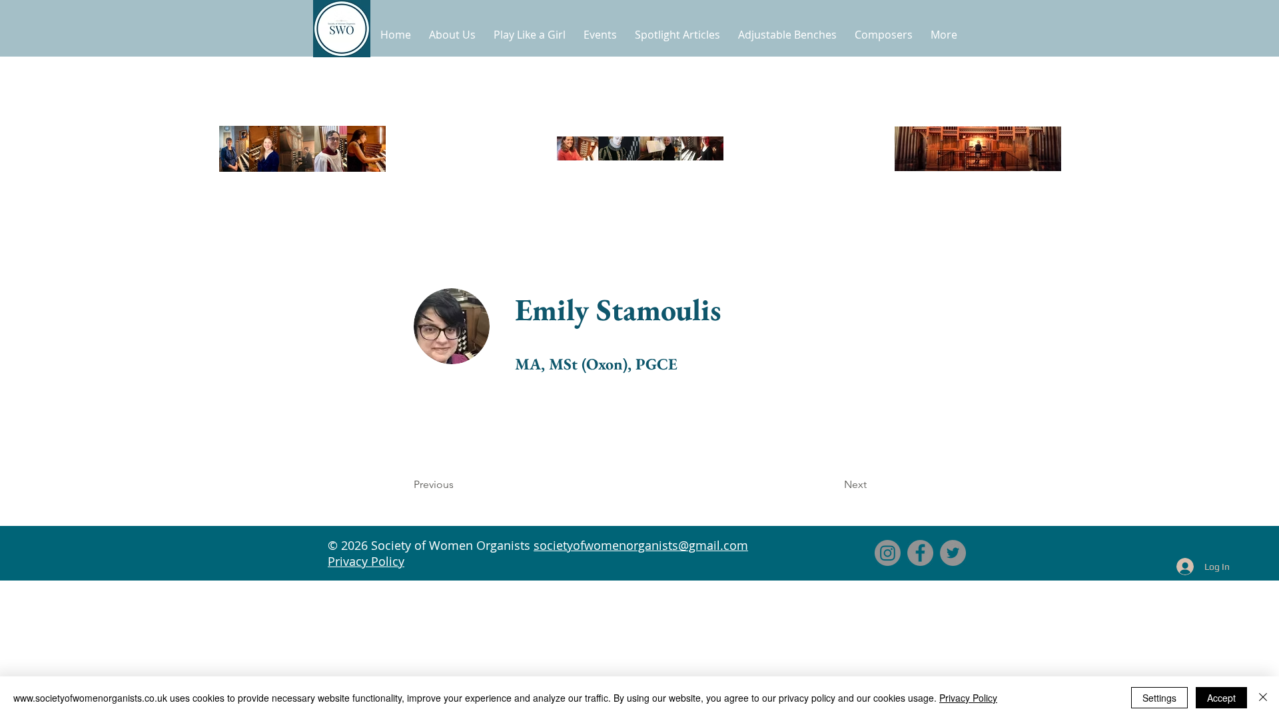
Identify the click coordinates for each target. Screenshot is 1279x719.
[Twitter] (953, 553)
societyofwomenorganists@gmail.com (641, 545)
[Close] (1263, 697)
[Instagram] (888, 553)
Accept (1221, 697)
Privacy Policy (366, 561)
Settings (1159, 697)
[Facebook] (920, 553)
